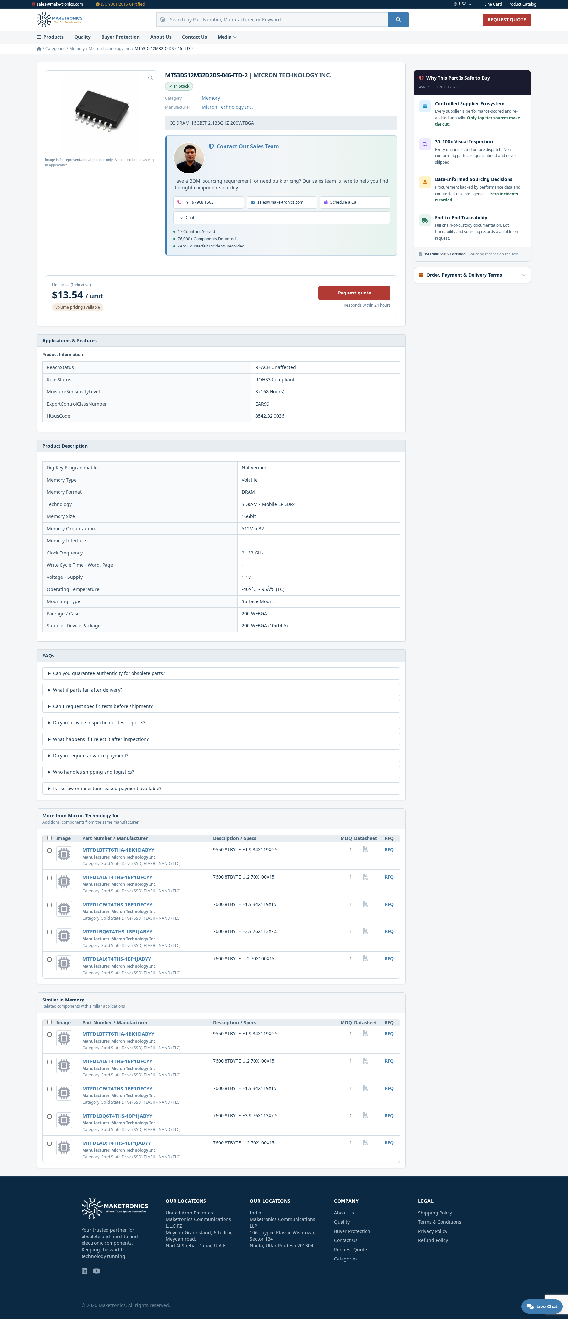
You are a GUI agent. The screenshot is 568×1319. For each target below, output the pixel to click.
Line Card (493, 4)
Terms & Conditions (439, 1222)
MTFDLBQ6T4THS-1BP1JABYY (117, 931)
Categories (55, 48)
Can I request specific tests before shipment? (103, 706)
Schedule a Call (344, 202)
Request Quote (350, 1249)
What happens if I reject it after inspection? (101, 739)
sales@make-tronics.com (60, 4)
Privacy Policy (432, 1231)
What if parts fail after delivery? (87, 690)
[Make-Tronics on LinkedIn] (84, 1271)
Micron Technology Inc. (110, 48)
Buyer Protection (120, 37)
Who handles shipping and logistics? (93, 772)
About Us (161, 37)
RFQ (389, 849)
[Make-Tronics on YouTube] (96, 1271)
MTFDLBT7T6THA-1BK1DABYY (118, 849)
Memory (77, 48)
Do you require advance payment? (90, 755)
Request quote (354, 293)
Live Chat (186, 217)
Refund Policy (433, 1240)
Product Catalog (521, 4)
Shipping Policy (435, 1213)
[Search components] (398, 19)
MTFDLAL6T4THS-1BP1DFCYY (117, 877)
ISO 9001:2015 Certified (123, 4)
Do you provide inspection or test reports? (99, 722)
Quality (82, 37)
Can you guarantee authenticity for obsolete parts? (109, 673)
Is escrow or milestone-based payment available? (107, 788)
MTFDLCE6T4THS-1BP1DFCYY (117, 904)
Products (53, 37)
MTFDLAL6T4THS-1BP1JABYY (117, 958)
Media (224, 37)
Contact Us (194, 37)
